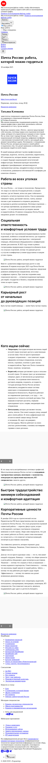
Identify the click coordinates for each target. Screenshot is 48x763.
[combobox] (10, 756)
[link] (4, 39)
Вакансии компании (8, 107)
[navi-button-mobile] (3, 51)
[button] (3, 44)
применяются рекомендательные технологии (19, 740)
